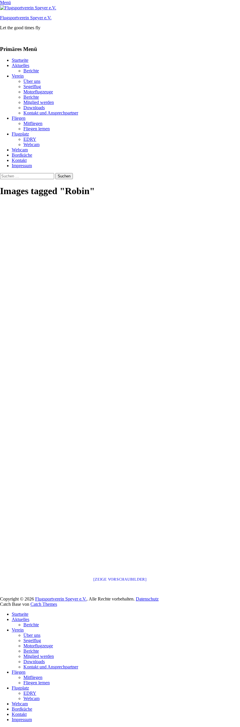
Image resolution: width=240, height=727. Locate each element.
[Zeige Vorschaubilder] (120, 579)
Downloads (34, 107)
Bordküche (22, 155)
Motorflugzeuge (38, 91)
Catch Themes (43, 604)
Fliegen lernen (36, 128)
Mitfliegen (32, 123)
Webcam (31, 144)
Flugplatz (20, 133)
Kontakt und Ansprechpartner (50, 112)
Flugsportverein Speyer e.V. (26, 17)
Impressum (22, 165)
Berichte (31, 70)
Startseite (20, 60)
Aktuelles (20, 65)
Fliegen (18, 118)
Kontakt (19, 160)
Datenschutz (147, 598)
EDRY (29, 139)
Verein (18, 75)
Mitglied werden (38, 102)
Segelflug (32, 86)
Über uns (31, 81)
